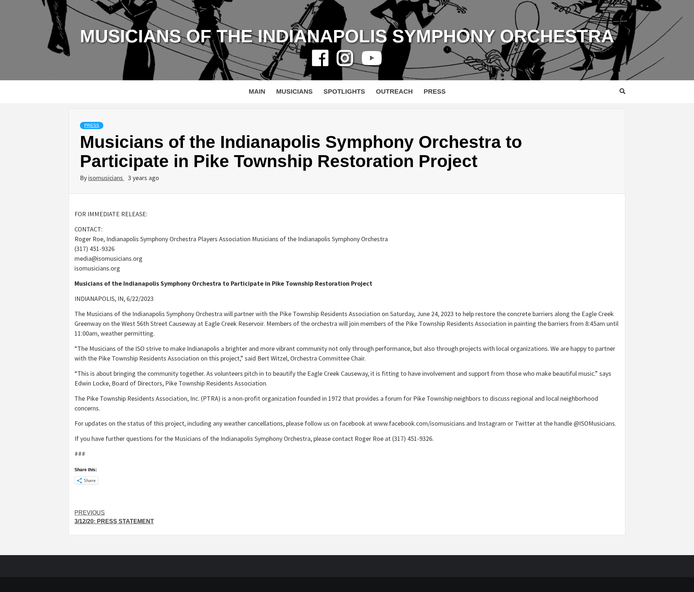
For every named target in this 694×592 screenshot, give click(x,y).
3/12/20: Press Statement (114, 517)
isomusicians (106, 178)
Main (257, 91)
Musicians (294, 91)
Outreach (394, 91)
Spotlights (344, 91)
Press (435, 91)
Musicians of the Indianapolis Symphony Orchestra (347, 36)
